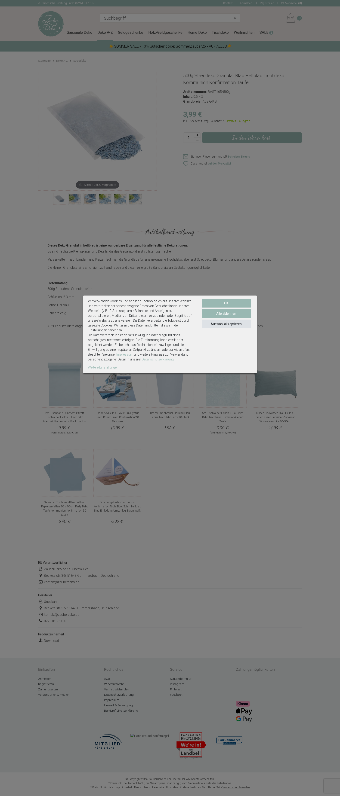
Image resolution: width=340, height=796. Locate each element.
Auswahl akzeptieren (226, 324)
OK (226, 303)
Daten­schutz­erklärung (158, 359)
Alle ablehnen (226, 313)
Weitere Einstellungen (103, 367)
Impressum (124, 354)
